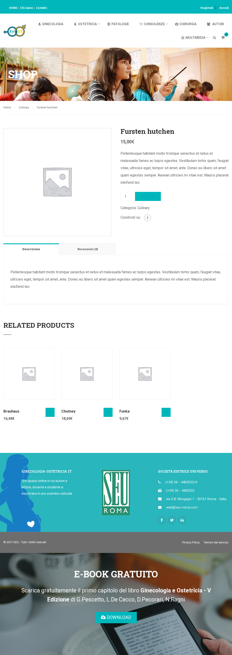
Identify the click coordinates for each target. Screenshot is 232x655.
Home (7, 107)
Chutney (68, 411)
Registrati (207, 8)
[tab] (31, 249)
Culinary (24, 107)
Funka (124, 411)
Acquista (148, 196)
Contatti (41, 8)
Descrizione (31, 249)
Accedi (224, 8)
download (118, 617)
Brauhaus (11, 411)
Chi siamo (26, 8)
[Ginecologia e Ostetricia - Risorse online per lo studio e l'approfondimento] (14, 32)
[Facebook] (147, 217)
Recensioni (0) (87, 249)
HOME (13, 8)
